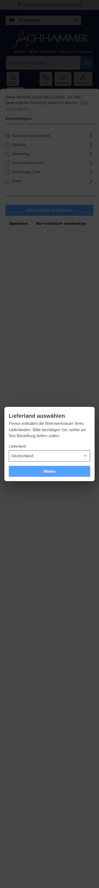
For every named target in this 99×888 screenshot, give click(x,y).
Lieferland (17, 446)
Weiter (50, 471)
